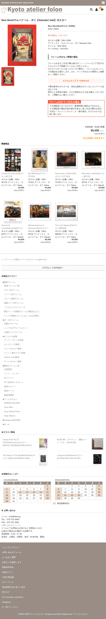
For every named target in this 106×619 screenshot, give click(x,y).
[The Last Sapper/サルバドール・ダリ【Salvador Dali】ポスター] (66, 211)
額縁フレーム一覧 (12, 286)
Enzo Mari (8, 407)
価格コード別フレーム (13, 303)
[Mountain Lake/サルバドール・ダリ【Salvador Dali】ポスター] (93, 160)
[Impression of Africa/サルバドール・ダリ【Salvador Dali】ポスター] (66, 160)
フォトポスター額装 (13, 348)
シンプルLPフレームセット (16, 328)
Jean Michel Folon (12, 411)
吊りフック (9, 378)
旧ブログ (6, 592)
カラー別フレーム (12, 290)
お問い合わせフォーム (11, 525)
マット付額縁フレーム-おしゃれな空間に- (22, 316)
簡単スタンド (10, 386)
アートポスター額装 (13, 361)
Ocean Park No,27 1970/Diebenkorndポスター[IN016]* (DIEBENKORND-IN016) (17, 442)
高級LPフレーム (11, 323)
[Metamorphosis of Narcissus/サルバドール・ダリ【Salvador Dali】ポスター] (39, 211)
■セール (6, 424)
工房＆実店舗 (8, 577)
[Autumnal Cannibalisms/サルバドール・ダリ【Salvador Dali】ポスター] (12, 211)
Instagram (6, 602)
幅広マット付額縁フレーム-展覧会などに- (22, 311)
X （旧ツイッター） (10, 607)
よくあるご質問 (9, 557)
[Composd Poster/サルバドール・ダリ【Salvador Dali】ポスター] (12, 160)
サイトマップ (8, 582)
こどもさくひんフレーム (14, 307)
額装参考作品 (8, 567)
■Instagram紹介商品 (11, 420)
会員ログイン (8, 572)
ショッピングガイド (10, 547)
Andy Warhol (9, 416)
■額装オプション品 (11, 366)
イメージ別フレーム (13, 294)
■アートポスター (10, 399)
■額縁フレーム (9, 282)
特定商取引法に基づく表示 (13, 587)
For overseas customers (12, 597)
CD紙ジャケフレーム (13, 332)
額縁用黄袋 (9, 395)
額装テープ (9, 391)
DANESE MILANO (12, 403)
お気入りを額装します (11, 562)
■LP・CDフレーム (11, 320)
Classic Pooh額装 (11, 357)
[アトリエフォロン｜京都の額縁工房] (31, 11)
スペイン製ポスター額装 (14, 353)
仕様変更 (8, 369)
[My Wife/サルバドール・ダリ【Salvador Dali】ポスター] (39, 160)
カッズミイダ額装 (12, 344)
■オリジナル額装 (10, 336)
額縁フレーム (81, 63)
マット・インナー (12, 374)
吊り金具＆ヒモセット (13, 382)
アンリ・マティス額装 (13, 340)
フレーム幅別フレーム (13, 298)
